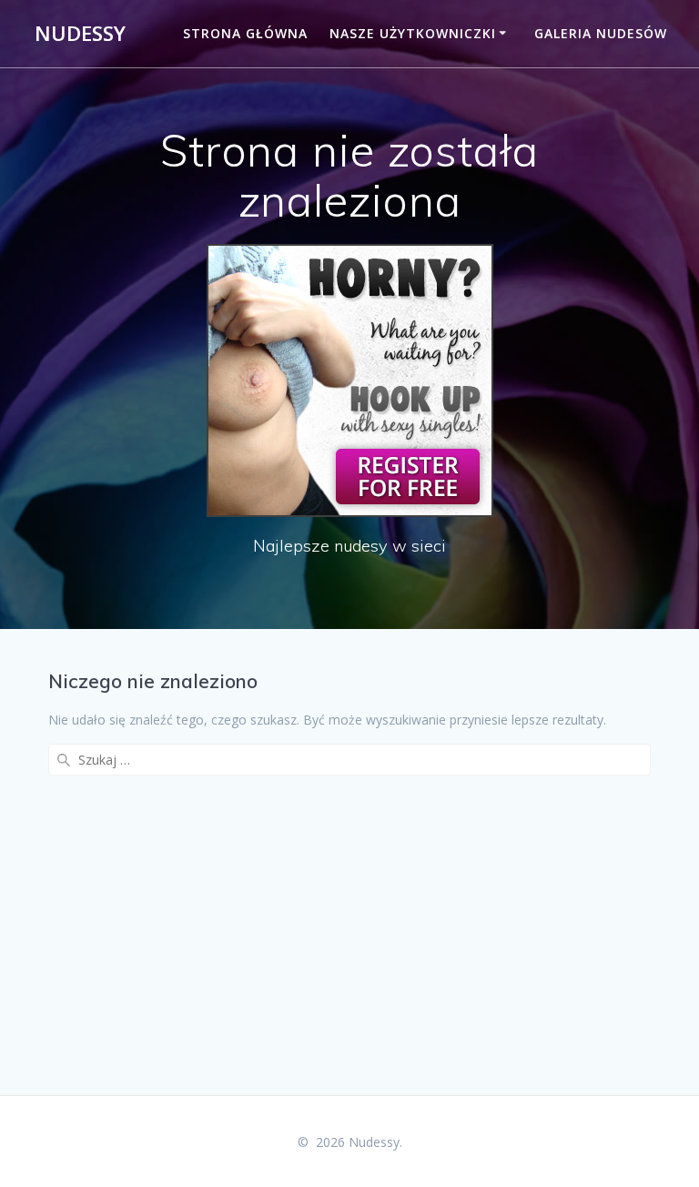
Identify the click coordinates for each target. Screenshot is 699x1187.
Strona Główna (245, 33)
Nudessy (80, 34)
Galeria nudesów (600, 33)
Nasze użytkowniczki (412, 33)
